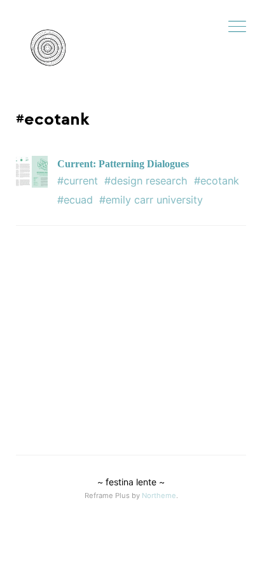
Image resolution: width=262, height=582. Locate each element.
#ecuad (75, 199)
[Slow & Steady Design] (47, 48)
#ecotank (216, 180)
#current (77, 180)
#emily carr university (151, 199)
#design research (146, 180)
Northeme (159, 495)
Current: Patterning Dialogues (123, 163)
